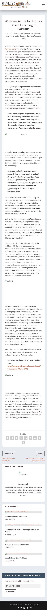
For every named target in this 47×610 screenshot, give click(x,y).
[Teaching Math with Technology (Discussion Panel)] (23, 525)
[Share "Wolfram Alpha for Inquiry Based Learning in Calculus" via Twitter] (12, 438)
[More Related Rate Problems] (23, 554)
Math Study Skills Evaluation (16, 516)
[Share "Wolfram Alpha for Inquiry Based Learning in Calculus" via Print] (23, 442)
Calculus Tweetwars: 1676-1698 (17, 545)
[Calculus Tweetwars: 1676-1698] (23, 541)
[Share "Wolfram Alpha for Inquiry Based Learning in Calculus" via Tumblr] (16, 438)
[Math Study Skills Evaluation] (23, 512)
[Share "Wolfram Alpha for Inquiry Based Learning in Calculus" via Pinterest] (21, 438)
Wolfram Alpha (10, 49)
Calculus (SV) (24, 36)
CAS (31, 36)
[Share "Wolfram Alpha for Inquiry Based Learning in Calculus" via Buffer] (30, 438)
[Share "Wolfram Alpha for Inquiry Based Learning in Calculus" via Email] (39, 438)
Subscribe (10, 592)
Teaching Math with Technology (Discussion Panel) (22, 531)
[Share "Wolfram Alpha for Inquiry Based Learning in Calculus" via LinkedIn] (26, 438)
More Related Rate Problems (16, 558)
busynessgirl (19, 33)
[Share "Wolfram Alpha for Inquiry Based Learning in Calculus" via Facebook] (7, 438)
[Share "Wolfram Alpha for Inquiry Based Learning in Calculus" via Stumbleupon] (35, 438)
